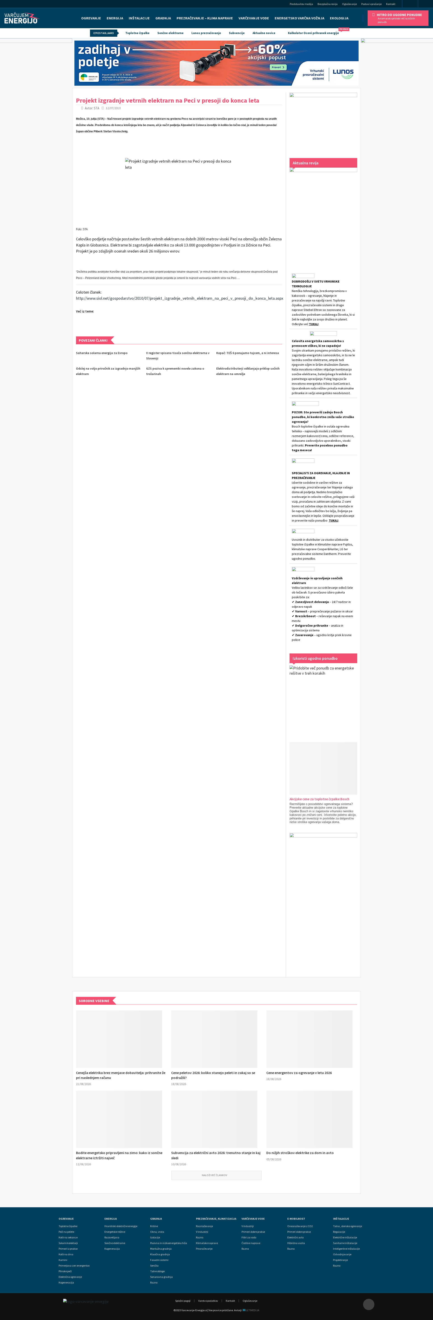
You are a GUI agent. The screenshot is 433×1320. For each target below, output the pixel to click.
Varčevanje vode (254, 18)
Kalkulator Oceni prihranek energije (315, 31)
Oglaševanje (349, 4)
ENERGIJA (115, 18)
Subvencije (237, 33)
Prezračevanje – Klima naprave (205, 18)
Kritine (154, 1226)
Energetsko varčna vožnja (299, 18)
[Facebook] (410, 4)
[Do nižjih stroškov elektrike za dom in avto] (309, 1119)
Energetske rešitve (114, 1231)
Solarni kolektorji (68, 1243)
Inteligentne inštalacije (346, 1248)
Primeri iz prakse (68, 1248)
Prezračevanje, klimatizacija (216, 1218)
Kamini (63, 1260)
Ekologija (339, 18)
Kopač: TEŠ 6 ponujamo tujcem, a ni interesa (247, 353)
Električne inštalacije (345, 1237)
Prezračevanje (204, 1248)
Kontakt (390, 4)
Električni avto (295, 1237)
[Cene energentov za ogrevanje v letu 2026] (309, 1039)
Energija (110, 1218)
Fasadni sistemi (159, 1260)
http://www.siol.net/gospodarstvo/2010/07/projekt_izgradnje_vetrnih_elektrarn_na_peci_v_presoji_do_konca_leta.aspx (179, 298)
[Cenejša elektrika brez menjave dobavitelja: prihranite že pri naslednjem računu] (119, 1039)
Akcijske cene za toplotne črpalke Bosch (319, 799)
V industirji (202, 1231)
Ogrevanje (91, 18)
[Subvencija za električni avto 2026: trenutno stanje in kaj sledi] (214, 1119)
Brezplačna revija (328, 4)
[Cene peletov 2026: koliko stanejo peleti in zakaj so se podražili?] (214, 1039)
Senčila (154, 1265)
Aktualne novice (264, 33)
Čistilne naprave (251, 1243)
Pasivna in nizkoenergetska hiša (168, 1243)
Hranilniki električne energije (120, 1226)
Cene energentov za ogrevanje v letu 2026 (299, 1072)
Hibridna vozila (296, 1243)
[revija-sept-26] (323, 214)
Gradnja (156, 1218)
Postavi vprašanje (371, 4)
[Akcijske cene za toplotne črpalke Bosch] (329, 768)
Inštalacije (139, 18)
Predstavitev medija (301, 4)
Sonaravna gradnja (161, 1277)
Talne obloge (157, 1271)
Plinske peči (65, 1271)
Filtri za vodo (249, 1237)
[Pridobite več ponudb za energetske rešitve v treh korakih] (323, 699)
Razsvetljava (111, 1237)
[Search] (427, 4)
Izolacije (155, 1237)
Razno (153, 1282)
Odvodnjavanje (342, 1254)
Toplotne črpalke (137, 33)
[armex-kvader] (323, 121)
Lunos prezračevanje (206, 33)
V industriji (248, 1226)
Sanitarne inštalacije (345, 1243)
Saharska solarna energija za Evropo (101, 353)
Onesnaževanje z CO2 (300, 1226)
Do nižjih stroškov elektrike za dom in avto (300, 1152)
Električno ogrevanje (70, 1277)
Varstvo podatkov (208, 1300)
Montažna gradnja (161, 1248)
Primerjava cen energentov (74, 1265)
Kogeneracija (66, 1282)
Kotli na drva (66, 1254)
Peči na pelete (66, 1231)
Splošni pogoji (183, 1300)
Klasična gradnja (160, 1254)
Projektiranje (340, 1260)
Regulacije (339, 1231)
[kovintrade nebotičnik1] (323, 900)
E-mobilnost (296, 1218)
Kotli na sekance (68, 1237)
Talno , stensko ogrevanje (347, 1226)
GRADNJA (163, 18)
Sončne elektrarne (170, 33)
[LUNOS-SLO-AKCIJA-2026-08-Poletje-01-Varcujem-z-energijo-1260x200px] (216, 63)
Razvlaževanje (204, 1226)
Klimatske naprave (207, 1243)
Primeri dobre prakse (253, 1231)
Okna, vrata (157, 1231)
